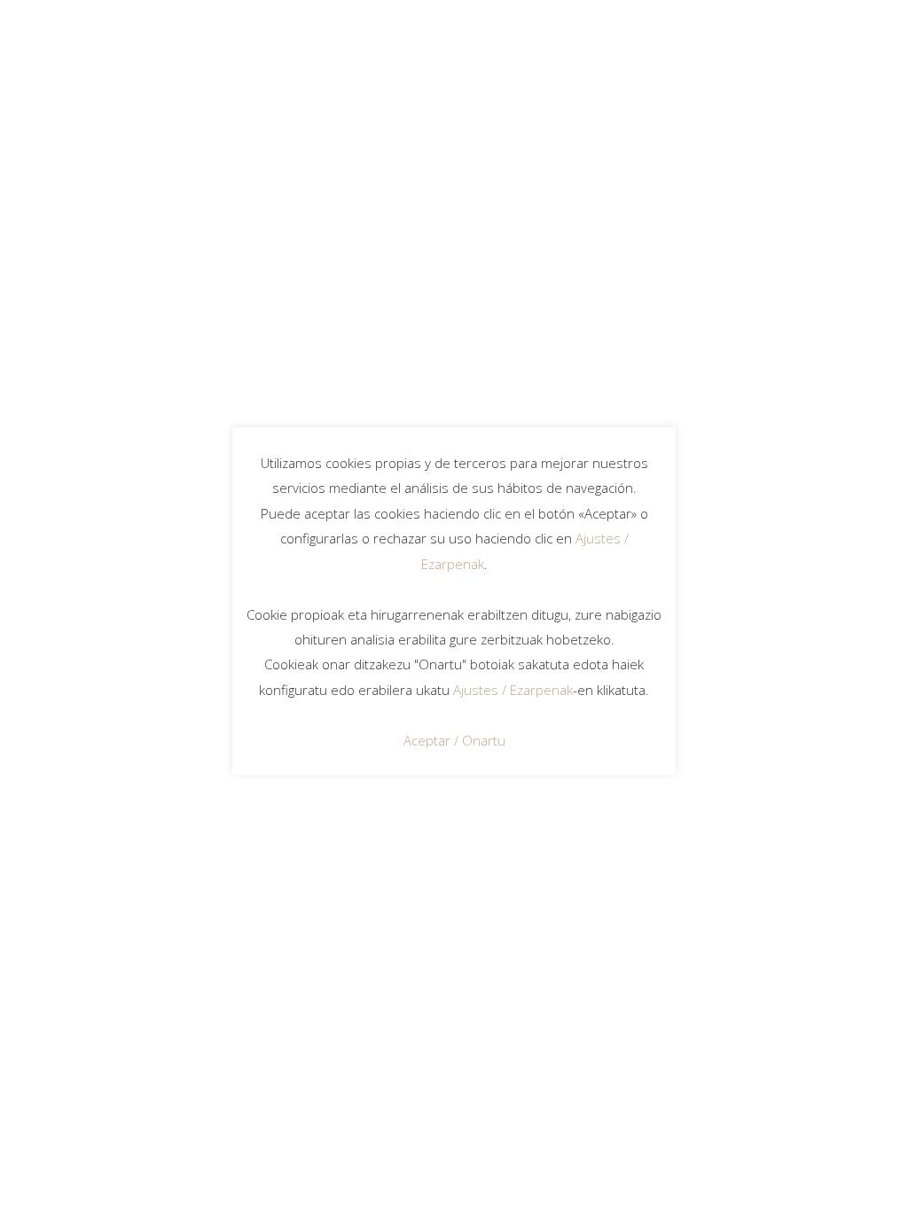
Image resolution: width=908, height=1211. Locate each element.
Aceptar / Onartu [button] (454, 740)
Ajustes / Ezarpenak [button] (513, 690)
